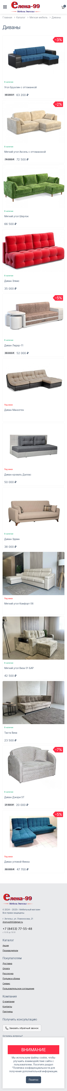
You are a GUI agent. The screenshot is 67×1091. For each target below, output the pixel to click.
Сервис (6, 983)
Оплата (6, 968)
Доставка (7, 963)
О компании (8, 1001)
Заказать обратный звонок (23, 1028)
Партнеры (8, 1011)
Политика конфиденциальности (31, 1067)
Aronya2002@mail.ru (13, 922)
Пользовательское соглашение (18, 988)
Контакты (7, 1006)
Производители (10, 950)
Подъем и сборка (11, 978)
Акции (6, 945)
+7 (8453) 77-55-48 (17, 929)
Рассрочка (8, 973)
